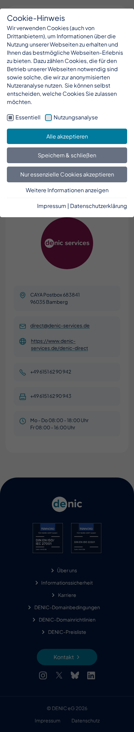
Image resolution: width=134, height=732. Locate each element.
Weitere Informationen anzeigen (67, 190)
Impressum (51, 205)
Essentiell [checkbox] (28, 117)
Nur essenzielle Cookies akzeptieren (67, 174)
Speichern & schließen (67, 155)
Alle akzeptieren (67, 136)
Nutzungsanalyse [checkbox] (76, 117)
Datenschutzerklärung (98, 205)
